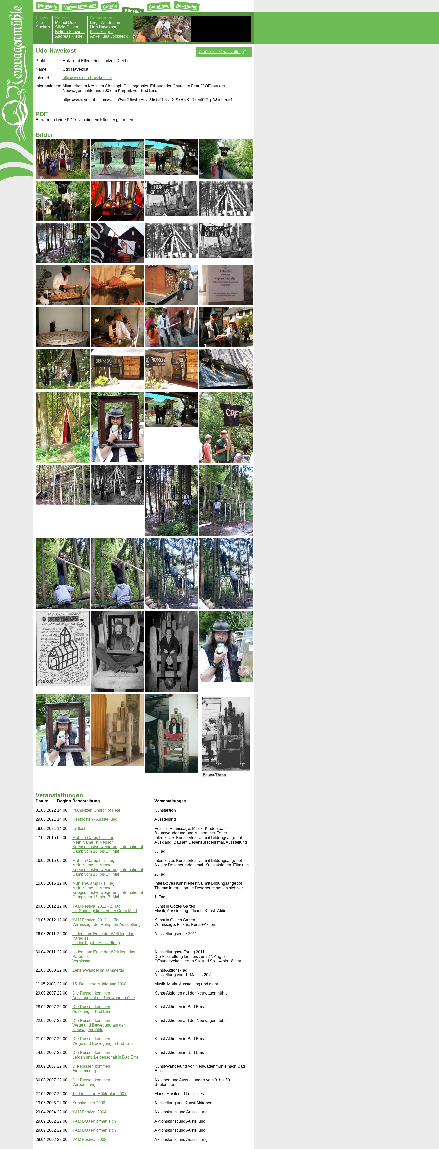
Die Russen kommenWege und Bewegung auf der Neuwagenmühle (98, 1025)
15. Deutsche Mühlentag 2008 (99, 984)
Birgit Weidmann (105, 22)
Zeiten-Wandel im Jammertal (98, 970)
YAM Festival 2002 (89, 1139)
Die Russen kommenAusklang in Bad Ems (91, 1009)
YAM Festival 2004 (89, 1112)
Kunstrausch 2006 (88, 1103)
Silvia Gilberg (67, 27)
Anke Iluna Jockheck (109, 36)
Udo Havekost (103, 27)
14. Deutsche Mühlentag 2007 (99, 1094)
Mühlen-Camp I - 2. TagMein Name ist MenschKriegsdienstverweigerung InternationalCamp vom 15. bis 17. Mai (107, 867)
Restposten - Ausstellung (94, 819)
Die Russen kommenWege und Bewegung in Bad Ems (102, 1041)
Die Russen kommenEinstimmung (91, 1068)
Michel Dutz (65, 22)
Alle (39, 22)
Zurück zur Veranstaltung (221, 52)
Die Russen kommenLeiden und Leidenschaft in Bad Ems (105, 1054)
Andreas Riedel (69, 36)
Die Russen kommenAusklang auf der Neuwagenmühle (103, 995)
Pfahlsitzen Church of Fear (96, 810)
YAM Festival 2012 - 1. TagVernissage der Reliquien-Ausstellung (106, 922)
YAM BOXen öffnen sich (94, 1121)
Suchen (43, 27)
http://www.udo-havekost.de (87, 77)
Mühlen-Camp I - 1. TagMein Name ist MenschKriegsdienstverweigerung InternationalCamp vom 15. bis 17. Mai (107, 890)
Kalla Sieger (101, 31)
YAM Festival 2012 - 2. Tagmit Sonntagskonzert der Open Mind (104, 908)
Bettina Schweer (70, 31)
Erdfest (78, 828)
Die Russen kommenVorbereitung (91, 1082)
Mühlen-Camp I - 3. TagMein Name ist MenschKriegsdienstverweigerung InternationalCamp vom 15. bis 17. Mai (107, 844)
